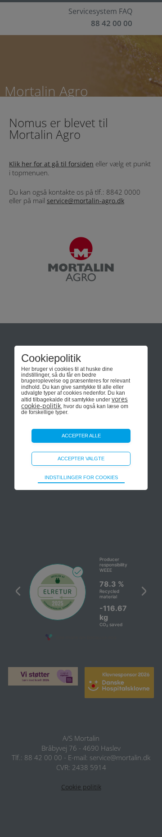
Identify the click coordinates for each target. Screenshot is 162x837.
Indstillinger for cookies (81, 477)
